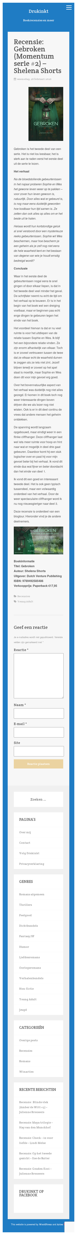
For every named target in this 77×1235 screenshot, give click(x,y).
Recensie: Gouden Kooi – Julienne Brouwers (35, 1171)
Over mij (25, 832)
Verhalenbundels (31, 978)
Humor (24, 947)
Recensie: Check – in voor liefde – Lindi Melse (36, 1140)
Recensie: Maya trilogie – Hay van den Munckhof (36, 1125)
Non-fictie (26, 989)
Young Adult (25, 601)
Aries (60, 1224)
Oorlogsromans (30, 968)
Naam (20, 705)
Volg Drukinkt (29, 853)
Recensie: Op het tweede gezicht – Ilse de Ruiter (35, 1155)
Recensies (23, 596)
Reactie (21, 650)
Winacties (26, 1072)
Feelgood (25, 915)
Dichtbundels (28, 926)
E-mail (20, 724)
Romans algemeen (31, 894)
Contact (24, 843)
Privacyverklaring (31, 864)
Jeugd (23, 1010)
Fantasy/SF (26, 936)
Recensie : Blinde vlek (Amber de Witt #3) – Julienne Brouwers (33, 1107)
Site (17, 743)
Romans (24, 1061)
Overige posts (28, 1040)
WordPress (45, 1224)
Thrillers (25, 905)
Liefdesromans (29, 957)
